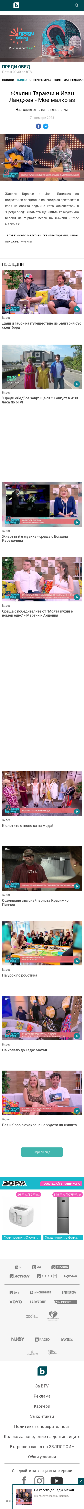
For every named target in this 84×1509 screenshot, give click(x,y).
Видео (22, 80)
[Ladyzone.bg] (37, 1302)
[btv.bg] (18, 1267)
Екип (57, 80)
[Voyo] (14, 1302)
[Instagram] (40, 1479)
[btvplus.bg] (14, 1292)
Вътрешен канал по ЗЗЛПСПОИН (42, 1446)
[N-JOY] (17, 1339)
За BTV (42, 1386)
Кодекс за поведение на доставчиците (42, 1436)
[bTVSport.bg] (64, 1302)
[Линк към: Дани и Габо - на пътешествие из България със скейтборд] (42, 306)
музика (26, 241)
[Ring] (69, 1276)
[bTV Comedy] (36, 1267)
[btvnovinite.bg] (40, 1292)
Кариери (42, 1406)
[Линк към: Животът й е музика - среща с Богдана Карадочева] (42, 518)
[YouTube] (57, 1479)
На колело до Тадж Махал (54, 1490)
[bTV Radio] (42, 1340)
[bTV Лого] (42, 1371)
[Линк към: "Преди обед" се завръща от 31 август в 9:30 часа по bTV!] (42, 381)
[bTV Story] (45, 1276)
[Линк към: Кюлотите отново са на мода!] (42, 807)
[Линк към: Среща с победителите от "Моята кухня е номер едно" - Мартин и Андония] (42, 593)
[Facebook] (24, 1479)
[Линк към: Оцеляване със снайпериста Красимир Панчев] (42, 882)
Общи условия (42, 1456)
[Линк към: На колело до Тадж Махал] (42, 1032)
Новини (8, 80)
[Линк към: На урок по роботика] (42, 957)
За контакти (42, 1416)
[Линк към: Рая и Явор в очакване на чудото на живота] (42, 1107)
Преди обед (16, 66)
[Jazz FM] (66, 1339)
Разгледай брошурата (61, 1183)
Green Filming (40, 80)
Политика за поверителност (42, 1426)
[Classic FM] (32, 1352)
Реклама (42, 1396)
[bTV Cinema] (60, 1267)
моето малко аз (29, 235)
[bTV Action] (18, 1276)
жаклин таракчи (55, 235)
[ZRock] (53, 1352)
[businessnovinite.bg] (68, 1292)
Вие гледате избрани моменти (51, 1495)
